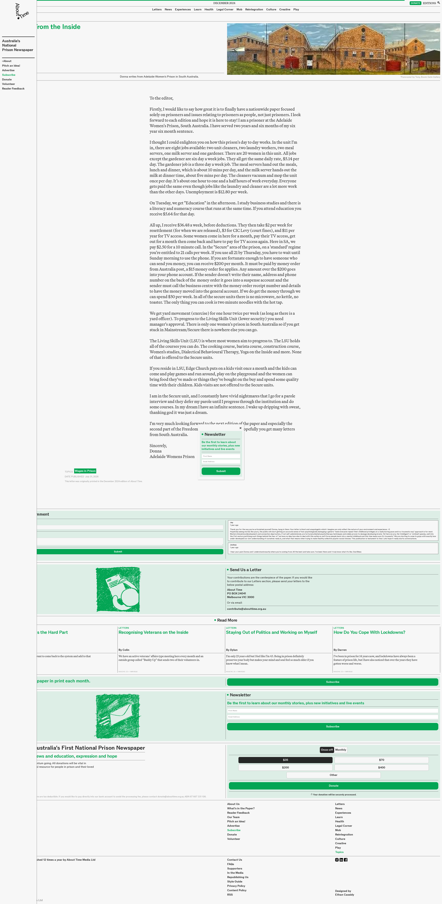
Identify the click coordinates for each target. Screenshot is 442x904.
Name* (17, 522)
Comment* (20, 535)
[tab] (327, 750)
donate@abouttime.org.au (171, 796)
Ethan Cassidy (344, 895)
